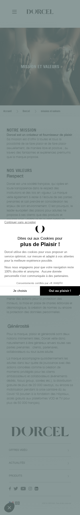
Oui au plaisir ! (60, 290)
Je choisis (20, 290)
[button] (9, 507)
